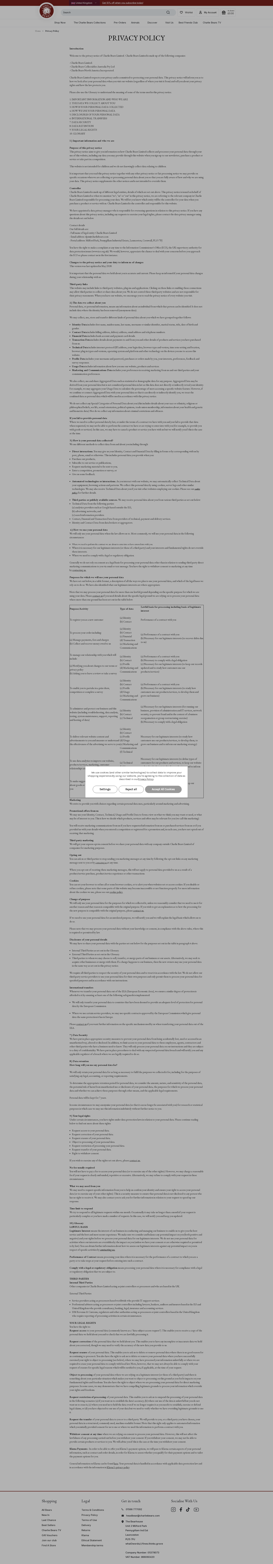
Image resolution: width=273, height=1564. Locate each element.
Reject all (131, 789)
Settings (105, 789)
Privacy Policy (145, 779)
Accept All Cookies (163, 789)
